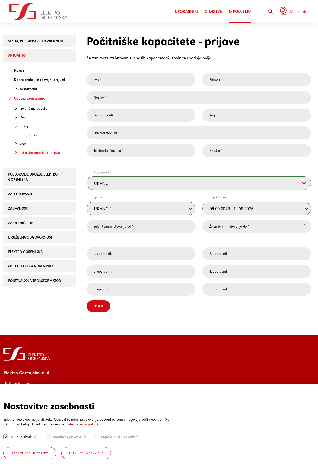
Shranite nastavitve (86, 453)
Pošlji (98, 306)
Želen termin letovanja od (113, 226)
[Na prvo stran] (38, 11)
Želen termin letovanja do (229, 226)
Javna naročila (25, 89)
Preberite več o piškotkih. (84, 424)
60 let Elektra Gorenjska (31, 266)
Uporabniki (186, 11)
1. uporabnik (103, 253)
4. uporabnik (218, 271)
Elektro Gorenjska (25, 251)
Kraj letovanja (102, 172)
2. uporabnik (218, 253)
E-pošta (215, 150)
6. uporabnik (218, 289)
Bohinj (24, 126)
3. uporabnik (103, 271)
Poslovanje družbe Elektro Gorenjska (33, 177)
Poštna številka (106, 115)
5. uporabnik (103, 289)
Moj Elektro (299, 11)
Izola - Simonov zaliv (33, 108)
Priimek (215, 79)
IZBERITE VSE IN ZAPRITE (30, 453)
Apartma (99, 197)
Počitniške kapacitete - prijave (40, 153)
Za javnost (17, 208)
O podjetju (240, 11)
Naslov (100, 97)
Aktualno (17, 55)
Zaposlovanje (20, 194)
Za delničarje (20, 223)
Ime (97, 79)
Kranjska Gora (30, 135)
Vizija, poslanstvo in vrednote (36, 41)
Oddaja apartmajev (29, 98)
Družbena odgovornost (30, 237)
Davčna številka (106, 133)
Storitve (213, 11)
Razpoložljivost (218, 197)
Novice (19, 70)
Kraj (213, 115)
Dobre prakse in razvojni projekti (39, 79)
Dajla (23, 117)
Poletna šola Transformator (34, 280)
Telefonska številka (108, 150)
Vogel (23, 144)
